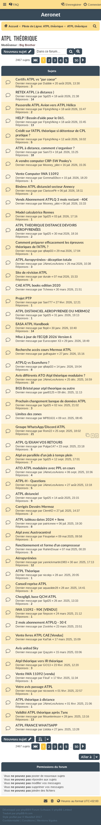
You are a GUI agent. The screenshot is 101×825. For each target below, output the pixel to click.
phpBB (25, 809)
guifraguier (49, 353)
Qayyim (48, 652)
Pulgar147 (49, 446)
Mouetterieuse (52, 716)
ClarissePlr (50, 190)
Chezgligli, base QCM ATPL (36, 597)
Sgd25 (47, 96)
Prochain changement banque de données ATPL (51, 401)
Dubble (47, 83)
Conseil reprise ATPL (31, 584)
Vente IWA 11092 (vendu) (35, 674)
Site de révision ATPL (31, 272)
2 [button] (49, 60)
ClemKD (48, 510)
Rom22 (47, 430)
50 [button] (76, 60)
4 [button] (60, 60)
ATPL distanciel (27, 494)
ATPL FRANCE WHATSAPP (36, 725)
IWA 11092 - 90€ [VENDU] (36, 609)
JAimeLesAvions (53, 263)
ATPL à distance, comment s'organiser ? (45, 148)
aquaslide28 (50, 587)
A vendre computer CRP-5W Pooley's (43, 161)
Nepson (48, 613)
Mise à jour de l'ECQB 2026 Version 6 (44, 337)
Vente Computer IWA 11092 (37, 174)
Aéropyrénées (26, 558)
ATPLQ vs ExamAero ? (32, 363)
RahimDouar (51, 549)
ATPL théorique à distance (35, 700)
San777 (48, 302)
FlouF (46, 677)
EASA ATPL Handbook (32, 324)
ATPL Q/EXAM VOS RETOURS (39, 442)
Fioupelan (49, 536)
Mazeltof (30, 816)
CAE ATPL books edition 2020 (38, 285)
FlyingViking (50, 109)
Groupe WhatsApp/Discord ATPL (40, 427)
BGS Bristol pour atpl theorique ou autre (45, 388)
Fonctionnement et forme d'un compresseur (48, 545)
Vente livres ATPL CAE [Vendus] (39, 635)
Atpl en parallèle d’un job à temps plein (44, 455)
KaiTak (47, 639)
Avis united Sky (27, 648)
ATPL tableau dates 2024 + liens (40, 519)
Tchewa (48, 289)
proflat (13, 816)
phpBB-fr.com (24, 813)
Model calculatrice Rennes (35, 212)
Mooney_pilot (51, 164)
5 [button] (66, 60)
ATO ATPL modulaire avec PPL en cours (45, 468)
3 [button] (55, 60)
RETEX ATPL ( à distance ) (35, 92)
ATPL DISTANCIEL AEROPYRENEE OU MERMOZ (53, 311)
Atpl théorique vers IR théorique (39, 661)
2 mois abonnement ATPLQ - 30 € (41, 622)
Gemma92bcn (52, 177)
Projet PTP (24, 298)
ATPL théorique (19, 38)
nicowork (48, 690)
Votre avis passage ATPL (34, 687)
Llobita (47, 729)
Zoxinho (48, 626)
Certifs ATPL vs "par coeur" (36, 79)
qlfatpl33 (48, 250)
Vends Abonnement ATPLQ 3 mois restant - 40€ (52, 199)
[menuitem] (14, 5)
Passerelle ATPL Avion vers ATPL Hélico (46, 105)
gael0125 (48, 392)
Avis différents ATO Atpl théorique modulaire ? (50, 375)
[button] (35, 60)
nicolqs (47, 574)
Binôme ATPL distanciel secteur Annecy (45, 187)
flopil (45, 328)
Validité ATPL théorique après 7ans (42, 712)
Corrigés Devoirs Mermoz (35, 507)
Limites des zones (29, 414)
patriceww (49, 523)
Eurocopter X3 (52, 340)
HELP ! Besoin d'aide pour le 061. (40, 118)
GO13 (47, 665)
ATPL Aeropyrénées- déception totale (44, 260)
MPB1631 (49, 418)
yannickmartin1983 (55, 562)
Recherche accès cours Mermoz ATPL (43, 350)
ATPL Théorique (28, 571)
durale (47, 276)
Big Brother (27, 45)
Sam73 (47, 152)
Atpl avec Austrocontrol (33, 532)
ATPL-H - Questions (31, 481)
